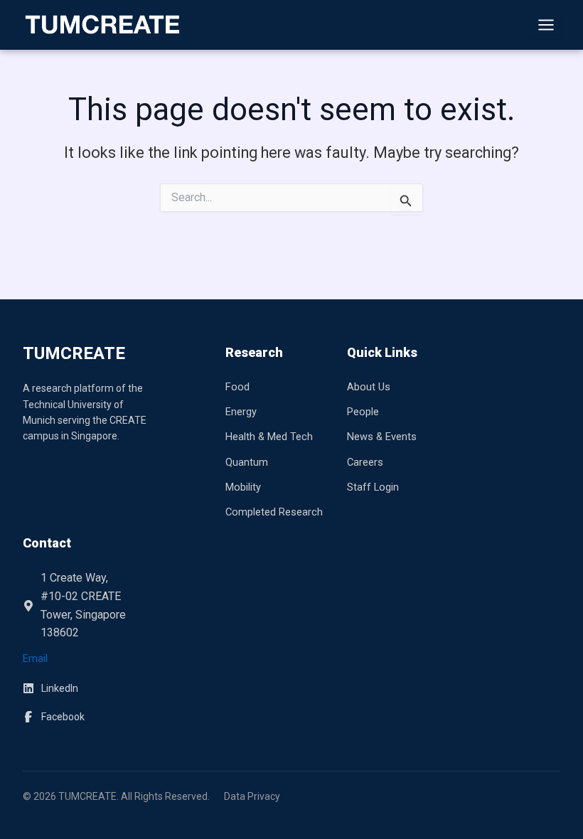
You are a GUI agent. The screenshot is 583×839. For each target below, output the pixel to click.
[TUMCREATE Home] (102, 24)
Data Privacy (252, 796)
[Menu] (545, 25)
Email (35, 658)
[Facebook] (54, 716)
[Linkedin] (50, 688)
